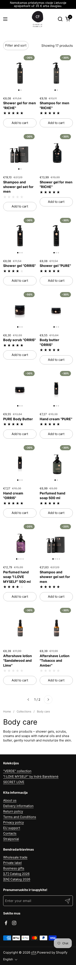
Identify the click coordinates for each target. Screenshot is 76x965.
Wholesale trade (15, 857)
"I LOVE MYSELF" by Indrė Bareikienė (30, 776)
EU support (11, 828)
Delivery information (18, 806)
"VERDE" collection (17, 771)
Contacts (9, 833)
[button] (60, 19)
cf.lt (33, 952)
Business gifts (13, 868)
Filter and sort (15, 45)
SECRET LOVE (13, 782)
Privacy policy (13, 822)
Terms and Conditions (19, 817)
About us (9, 800)
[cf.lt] (37, 19)
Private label (12, 863)
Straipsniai (11, 839)
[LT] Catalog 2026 (16, 874)
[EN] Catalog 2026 (16, 879)
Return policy (13, 811)
